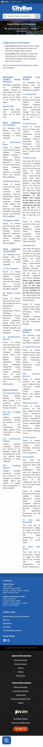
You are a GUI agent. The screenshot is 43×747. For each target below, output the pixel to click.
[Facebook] (5, 640)
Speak (20, 729)
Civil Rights (7, 627)
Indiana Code (20, 695)
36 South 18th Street (31, 547)
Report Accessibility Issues (20, 723)
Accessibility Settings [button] (20, 719)
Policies (20, 668)
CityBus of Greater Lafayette (17, 28)
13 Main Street (29, 158)
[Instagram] (8, 640)
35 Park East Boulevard (31, 521)
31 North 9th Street (31, 347)
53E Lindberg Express (11, 466)
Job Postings (7, 623)
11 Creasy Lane (29, 94)
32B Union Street (30, 403)
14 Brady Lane (29, 245)
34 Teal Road (28, 457)
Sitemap (20, 672)
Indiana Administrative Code (20, 699)
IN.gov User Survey (20, 660)
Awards (20, 703)
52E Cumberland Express (11, 439)
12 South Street (29, 123)
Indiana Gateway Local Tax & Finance (16, 616)
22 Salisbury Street (11, 181)
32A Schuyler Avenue (31, 375)
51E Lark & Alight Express (11, 413)
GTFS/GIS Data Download (12, 630)
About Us (6, 620)
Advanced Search (20, 664)
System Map (8, 106)
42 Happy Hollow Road (11, 294)
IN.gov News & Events (20, 691)
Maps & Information (20, 687)
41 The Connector (11, 268)
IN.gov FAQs (20, 676)
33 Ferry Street (29, 437)
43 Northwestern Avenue (11, 338)
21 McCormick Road (11, 143)
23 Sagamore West (11, 220)
